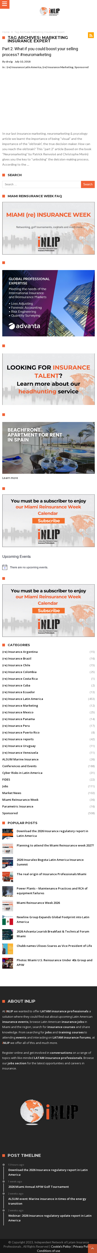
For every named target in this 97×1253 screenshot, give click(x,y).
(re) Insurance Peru (16, 726)
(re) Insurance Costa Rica (20, 679)
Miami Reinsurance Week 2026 (38, 903)
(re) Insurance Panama (18, 719)
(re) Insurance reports (18, 739)
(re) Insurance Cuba (16, 685)
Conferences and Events (19, 766)
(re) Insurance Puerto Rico (20, 732)
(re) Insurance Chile (16, 665)
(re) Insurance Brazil (16, 658)
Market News (11, 793)
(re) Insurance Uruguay (19, 746)
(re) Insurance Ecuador (18, 692)
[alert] (48, 567)
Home (5, 32)
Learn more (10, 478)
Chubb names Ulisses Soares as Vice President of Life (54, 946)
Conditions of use (48, 1251)
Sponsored (81, 67)
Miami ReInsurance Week (20, 800)
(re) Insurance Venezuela (20, 753)
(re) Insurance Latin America (24, 67)
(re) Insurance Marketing (57, 67)
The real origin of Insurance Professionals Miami (51, 874)
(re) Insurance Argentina (20, 652)
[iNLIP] (49, 6)
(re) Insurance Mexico (17, 712)
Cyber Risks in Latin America (22, 773)
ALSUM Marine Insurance (20, 759)
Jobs (5, 786)
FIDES (6, 779)
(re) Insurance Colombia (19, 672)
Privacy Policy (82, 1246)
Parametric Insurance (17, 806)
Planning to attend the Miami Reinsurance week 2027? (55, 845)
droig (9, 61)
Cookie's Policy (61, 1246)
